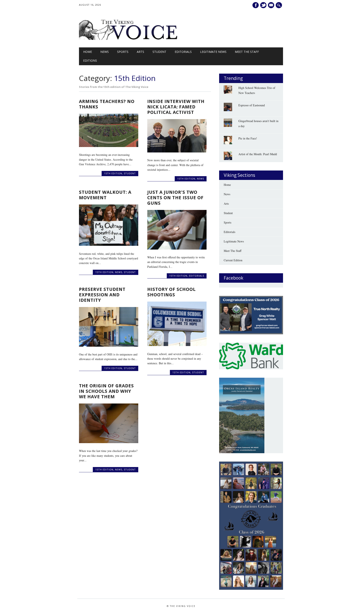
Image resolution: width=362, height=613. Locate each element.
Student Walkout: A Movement (105, 194)
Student (159, 52)
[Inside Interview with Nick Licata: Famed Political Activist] (177, 151)
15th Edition (113, 173)
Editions (90, 60)
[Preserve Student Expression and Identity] (108, 345)
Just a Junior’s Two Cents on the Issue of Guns (175, 197)
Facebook (255, 5)
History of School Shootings (171, 292)
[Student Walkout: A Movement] (108, 245)
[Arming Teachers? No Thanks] (108, 146)
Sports (122, 52)
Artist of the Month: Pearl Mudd (257, 154)
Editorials (183, 52)
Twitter (263, 5)
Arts (140, 52)
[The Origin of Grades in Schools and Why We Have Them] (108, 442)
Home (87, 52)
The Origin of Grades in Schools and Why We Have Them (106, 391)
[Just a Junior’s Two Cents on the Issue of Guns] (177, 248)
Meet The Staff (247, 52)
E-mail (271, 5)
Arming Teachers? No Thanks (106, 104)
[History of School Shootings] (177, 345)
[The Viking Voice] (128, 39)
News (104, 52)
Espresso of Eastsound (251, 105)
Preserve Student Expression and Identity (102, 294)
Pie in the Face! (247, 138)
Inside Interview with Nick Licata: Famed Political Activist (175, 106)
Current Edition (233, 260)
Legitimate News (213, 52)
